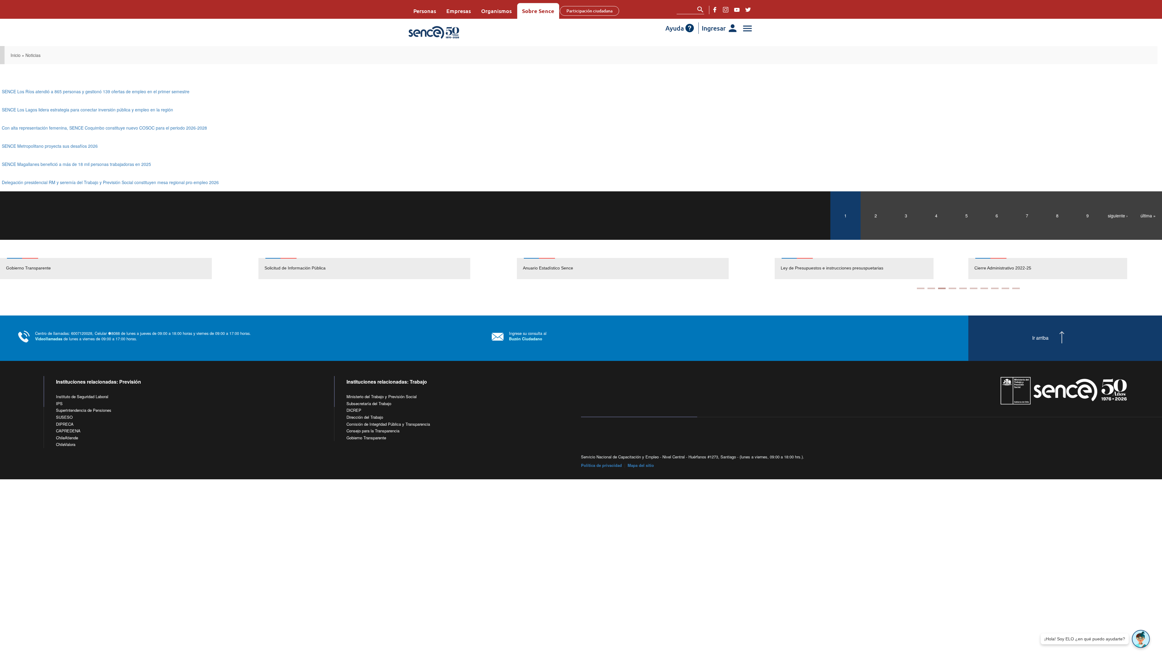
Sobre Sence (538, 10)
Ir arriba (1040, 338)
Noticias (33, 55)
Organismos (496, 10)
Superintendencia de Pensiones (83, 410)
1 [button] (920, 288)
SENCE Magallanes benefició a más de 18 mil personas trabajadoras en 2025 (76, 164)
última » (1148, 216)
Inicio (16, 55)
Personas (424, 10)
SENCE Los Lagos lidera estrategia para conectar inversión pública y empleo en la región (87, 110)
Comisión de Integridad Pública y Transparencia (388, 424)
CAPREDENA (68, 431)
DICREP (353, 410)
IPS (59, 403)
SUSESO (64, 417)
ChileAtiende (67, 438)
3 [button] (942, 288)
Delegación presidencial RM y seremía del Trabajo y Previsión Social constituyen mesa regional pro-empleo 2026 (110, 182)
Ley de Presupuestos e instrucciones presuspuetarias (832, 268)
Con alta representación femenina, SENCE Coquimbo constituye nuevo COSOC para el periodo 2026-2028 (104, 128)
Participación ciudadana (589, 11)
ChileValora (65, 444)
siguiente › (1118, 216)
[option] (129, 268)
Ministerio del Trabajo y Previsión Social (381, 396)
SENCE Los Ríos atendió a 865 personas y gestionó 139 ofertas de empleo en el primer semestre (95, 91)
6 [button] (973, 288)
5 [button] (963, 288)
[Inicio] (452, 32)
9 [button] (1005, 288)
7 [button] (984, 288)
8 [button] (995, 288)
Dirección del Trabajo (364, 417)
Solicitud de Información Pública (295, 268)
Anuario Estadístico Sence (548, 268)
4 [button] (952, 288)
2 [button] (931, 288)
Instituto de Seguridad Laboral (82, 396)
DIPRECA (65, 424)
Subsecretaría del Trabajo (368, 403)
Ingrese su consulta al (528, 336)
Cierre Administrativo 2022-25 (1002, 268)
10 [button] (1016, 288)
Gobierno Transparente (28, 268)
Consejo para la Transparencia (372, 431)
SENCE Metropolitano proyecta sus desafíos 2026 (50, 146)
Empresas (458, 10)
